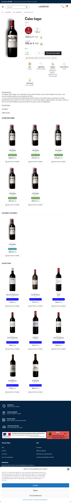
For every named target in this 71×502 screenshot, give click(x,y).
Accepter (35, 485)
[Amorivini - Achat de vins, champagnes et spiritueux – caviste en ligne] (44, 7)
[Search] (26, 7)
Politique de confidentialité (40, 499)
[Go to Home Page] (2, 12)
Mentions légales (41, 450)
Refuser (35, 490)
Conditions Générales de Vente (45, 457)
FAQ (3, 447)
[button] (68, 469)
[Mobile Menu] (3, 6)
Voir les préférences (36, 495)
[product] (12, 135)
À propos (39, 447)
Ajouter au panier (54, 53)
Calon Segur (33, 19)
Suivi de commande (7, 457)
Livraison (4, 454)
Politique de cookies (28, 499)
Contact (4, 450)
